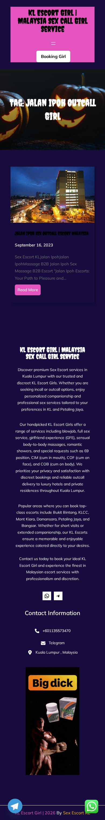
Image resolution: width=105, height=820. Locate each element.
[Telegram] (15, 806)
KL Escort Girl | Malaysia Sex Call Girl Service (53, 21)
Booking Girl (53, 56)
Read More (28, 289)
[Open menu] (53, 43)
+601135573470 (57, 630)
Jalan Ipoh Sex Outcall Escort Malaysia (52, 233)
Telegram (57, 642)
